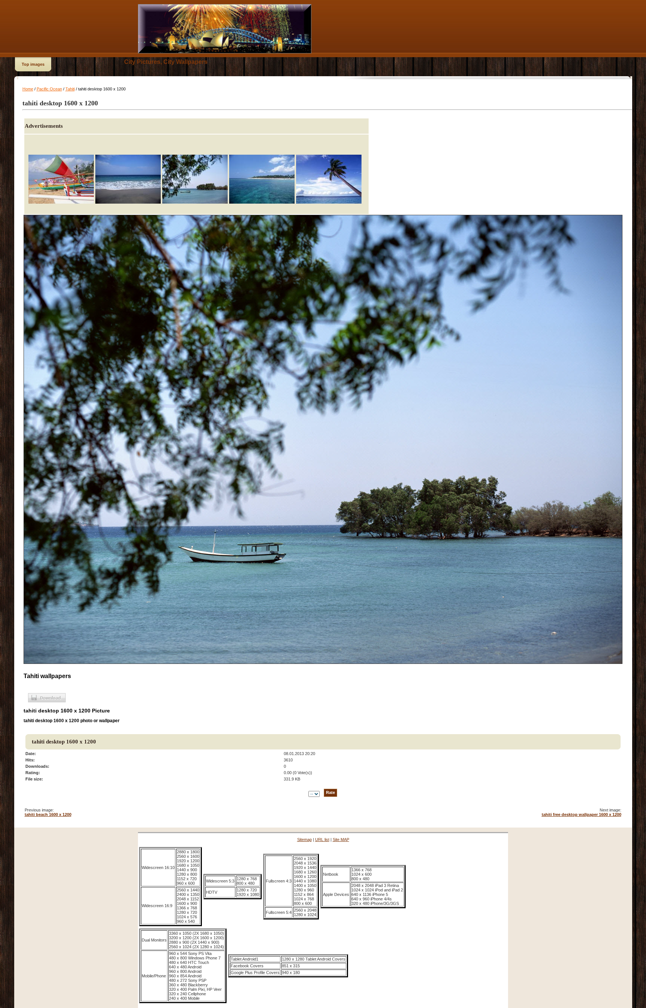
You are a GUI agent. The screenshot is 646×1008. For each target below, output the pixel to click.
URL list (322, 839)
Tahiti (70, 89)
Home (27, 89)
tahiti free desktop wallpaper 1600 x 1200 (581, 814)
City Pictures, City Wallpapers (165, 62)
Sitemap (304, 839)
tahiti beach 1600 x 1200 (48, 814)
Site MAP (341, 839)
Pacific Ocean (49, 89)
